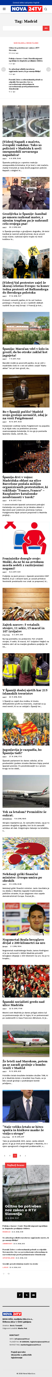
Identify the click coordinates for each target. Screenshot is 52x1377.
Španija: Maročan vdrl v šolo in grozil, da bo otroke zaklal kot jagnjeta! (26, 352)
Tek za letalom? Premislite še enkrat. (24, 813)
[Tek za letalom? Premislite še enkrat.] (26, 791)
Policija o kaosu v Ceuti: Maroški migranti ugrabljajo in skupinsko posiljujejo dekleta (26, 59)
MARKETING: (15, 1345)
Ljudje (5, 1267)
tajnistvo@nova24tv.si (39, 1342)
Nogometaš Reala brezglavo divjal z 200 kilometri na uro (24, 941)
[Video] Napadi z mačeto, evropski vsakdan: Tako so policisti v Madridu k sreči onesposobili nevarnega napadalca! (22, 148)
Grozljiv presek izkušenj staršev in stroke (20, 1264)
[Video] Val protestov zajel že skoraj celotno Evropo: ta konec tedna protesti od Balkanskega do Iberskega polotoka (26, 287)
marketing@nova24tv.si (31, 1345)
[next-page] (48, 69)
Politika (6, 635)
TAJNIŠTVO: (14, 1342)
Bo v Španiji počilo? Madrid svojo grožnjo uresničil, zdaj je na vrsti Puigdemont (25, 415)
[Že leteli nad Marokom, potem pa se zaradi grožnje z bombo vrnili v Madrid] (26, 1040)
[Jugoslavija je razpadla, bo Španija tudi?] (26, 729)
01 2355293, (25, 1342)
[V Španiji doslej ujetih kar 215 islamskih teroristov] (26, 669)
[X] (26, 1295)
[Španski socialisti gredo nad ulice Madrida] (26, 981)
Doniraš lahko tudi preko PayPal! (26, 2)
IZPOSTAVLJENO (9, 1258)
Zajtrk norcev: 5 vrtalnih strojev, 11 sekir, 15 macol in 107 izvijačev (24, 628)
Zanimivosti (7, 1244)
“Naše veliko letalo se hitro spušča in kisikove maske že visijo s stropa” (23, 1130)
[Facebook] (20, 1295)
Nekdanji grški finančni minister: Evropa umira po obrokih (22, 877)
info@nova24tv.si (22, 1339)
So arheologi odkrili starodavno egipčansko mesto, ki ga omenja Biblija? (25, 70)
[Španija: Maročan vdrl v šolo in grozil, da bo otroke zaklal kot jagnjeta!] (26, 328)
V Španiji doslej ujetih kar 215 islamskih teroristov (25, 691)
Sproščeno (7, 819)
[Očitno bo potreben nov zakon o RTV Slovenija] (26, 1193)
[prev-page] (3, 69)
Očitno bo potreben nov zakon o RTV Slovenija (24, 49)
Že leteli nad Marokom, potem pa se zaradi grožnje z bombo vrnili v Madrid (25, 1064)
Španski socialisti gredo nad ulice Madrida (24, 1003)
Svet (5, 159)
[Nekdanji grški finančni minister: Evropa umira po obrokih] (26, 853)
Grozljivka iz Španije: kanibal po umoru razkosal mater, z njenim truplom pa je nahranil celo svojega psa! (25, 219)
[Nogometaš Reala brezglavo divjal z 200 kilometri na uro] (26, 919)
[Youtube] (33, 1295)
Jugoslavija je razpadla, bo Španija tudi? (22, 751)
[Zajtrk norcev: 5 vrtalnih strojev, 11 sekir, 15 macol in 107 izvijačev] (26, 604)
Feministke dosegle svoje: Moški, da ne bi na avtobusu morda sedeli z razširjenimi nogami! (23, 563)
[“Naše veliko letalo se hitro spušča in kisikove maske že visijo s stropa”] (26, 1106)
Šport (5, 947)
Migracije (7, 1232)
